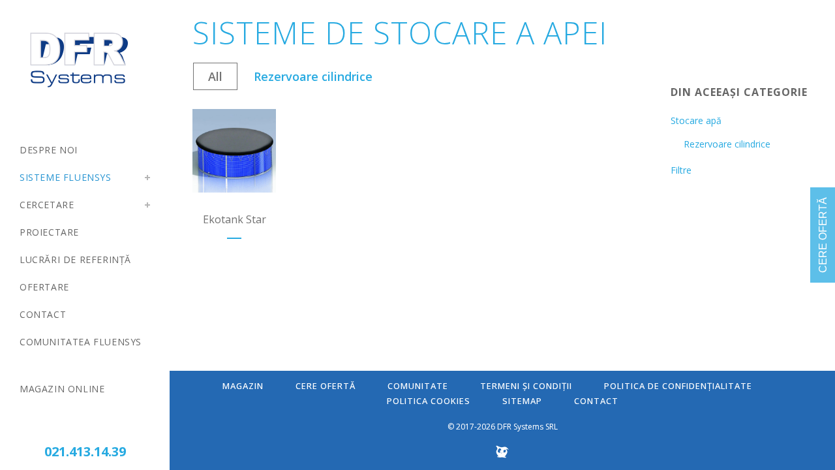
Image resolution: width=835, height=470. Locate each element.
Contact (596, 401)
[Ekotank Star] (234, 151)
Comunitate (417, 386)
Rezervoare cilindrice (727, 144)
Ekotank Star (234, 219)
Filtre (681, 170)
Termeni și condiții (526, 386)
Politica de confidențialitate (678, 386)
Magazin (243, 386)
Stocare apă (696, 120)
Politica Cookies (428, 401)
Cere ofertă (326, 386)
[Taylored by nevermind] (502, 455)
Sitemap (522, 401)
